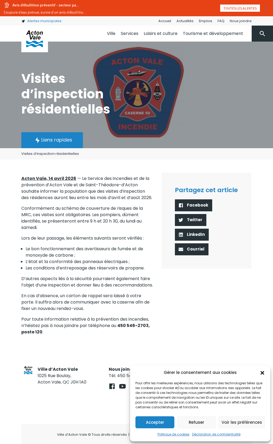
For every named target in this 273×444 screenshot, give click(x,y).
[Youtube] (122, 386)
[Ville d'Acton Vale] (34, 39)
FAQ (221, 21)
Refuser (196, 422)
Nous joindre (241, 21)
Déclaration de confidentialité (216, 434)
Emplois (205, 21)
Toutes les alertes (240, 8)
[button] (262, 372)
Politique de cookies (174, 434)
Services (129, 33)
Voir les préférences (242, 422)
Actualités (185, 21)
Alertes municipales (44, 21)
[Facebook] (112, 386)
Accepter (155, 422)
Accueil (164, 21)
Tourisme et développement (213, 33)
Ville (111, 33)
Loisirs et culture (161, 33)
